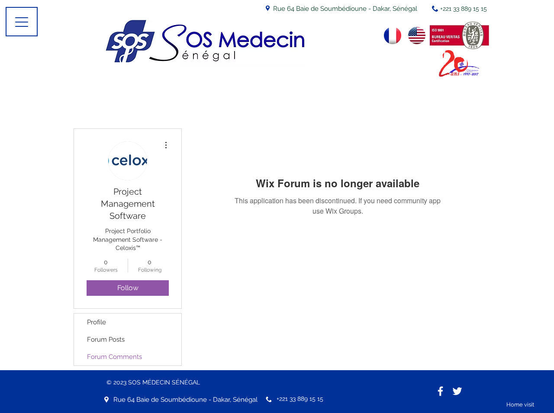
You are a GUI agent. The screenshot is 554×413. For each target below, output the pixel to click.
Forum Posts (106, 339)
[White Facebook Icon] (440, 391)
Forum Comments (114, 357)
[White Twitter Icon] (457, 391)
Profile (96, 322)
